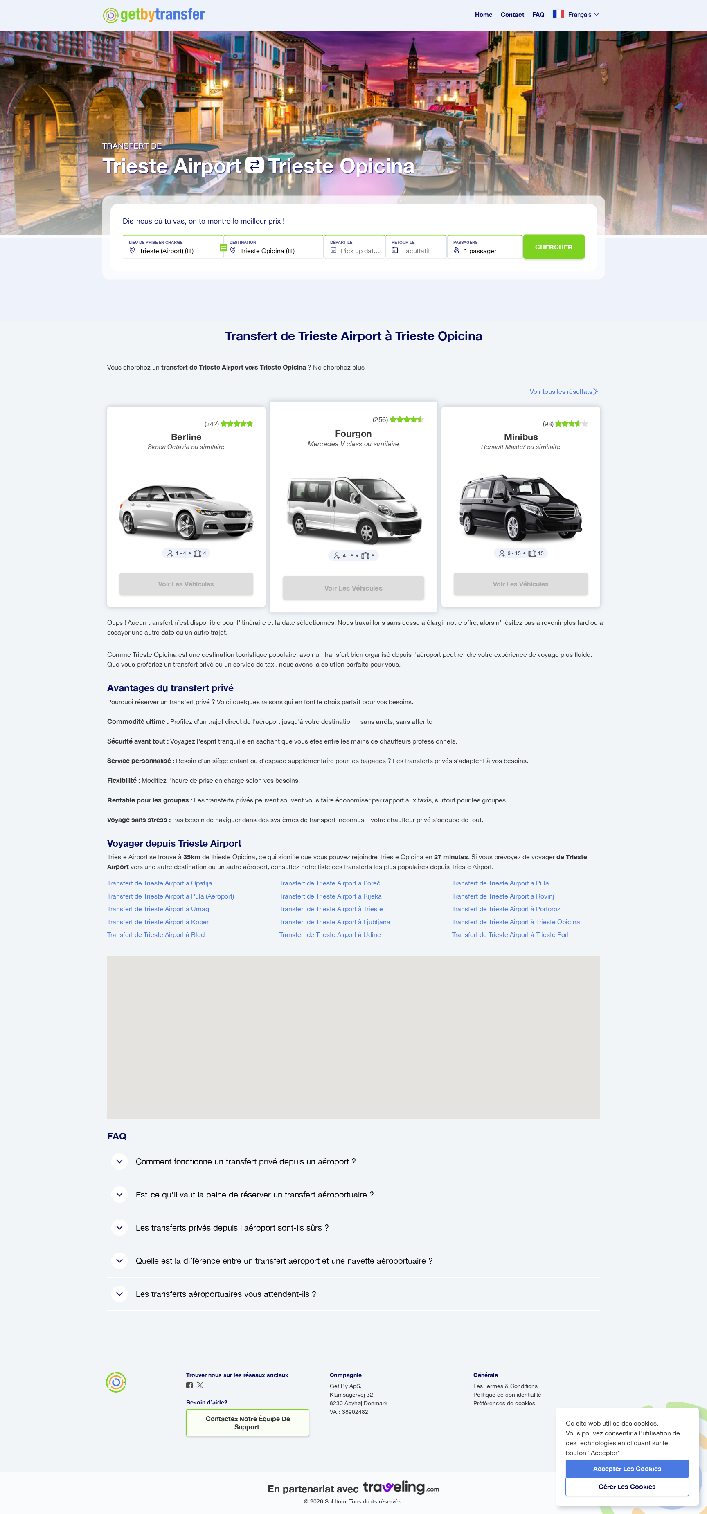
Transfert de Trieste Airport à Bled (156, 934)
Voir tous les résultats (561, 391)
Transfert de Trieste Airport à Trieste (331, 908)
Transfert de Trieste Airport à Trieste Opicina (516, 921)
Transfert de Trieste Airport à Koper (158, 921)
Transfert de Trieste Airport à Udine (330, 934)
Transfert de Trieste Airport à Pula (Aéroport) (170, 896)
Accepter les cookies (627, 1468)
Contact (512, 14)
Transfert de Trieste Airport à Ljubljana (334, 921)
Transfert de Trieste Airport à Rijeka (330, 896)
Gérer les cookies (627, 1486)
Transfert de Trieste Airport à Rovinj (503, 896)
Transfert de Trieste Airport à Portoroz (506, 908)
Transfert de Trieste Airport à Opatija (159, 883)
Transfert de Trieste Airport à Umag (158, 908)
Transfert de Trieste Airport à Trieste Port (510, 934)
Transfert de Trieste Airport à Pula (500, 883)
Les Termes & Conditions (505, 1386)
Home (484, 14)
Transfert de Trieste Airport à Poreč (330, 883)
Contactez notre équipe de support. (248, 1423)
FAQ (538, 14)
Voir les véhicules (186, 584)
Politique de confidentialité (507, 1394)
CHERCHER (554, 247)
